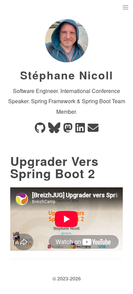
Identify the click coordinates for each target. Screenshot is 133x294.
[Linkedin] (80, 130)
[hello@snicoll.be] (93, 130)
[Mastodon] (68, 130)
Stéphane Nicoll (66, 75)
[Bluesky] (54, 130)
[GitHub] (40, 130)
